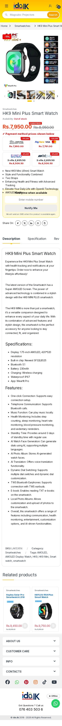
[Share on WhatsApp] (38, 223)
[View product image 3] (31, 94)
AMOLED (42, 552)
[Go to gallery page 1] (29, 101)
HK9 (35, 556)
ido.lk (16, 717)
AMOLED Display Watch (18, 556)
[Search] (53, 15)
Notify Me (31, 208)
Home (4, 25)
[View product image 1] (11, 94)
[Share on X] (24, 223)
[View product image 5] (50, 94)
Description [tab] (11, 238)
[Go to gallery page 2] (34, 101)
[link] (7, 682)
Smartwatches (22, 25)
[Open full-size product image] (31, 60)
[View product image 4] (40, 94)
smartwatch (19, 560)
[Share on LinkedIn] (31, 223)
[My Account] (50, 6)
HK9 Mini (44, 556)
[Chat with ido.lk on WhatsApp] (55, 703)
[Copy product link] (45, 223)
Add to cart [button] (25, 626)
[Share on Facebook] (18, 223)
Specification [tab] (37, 238)
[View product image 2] (21, 94)
